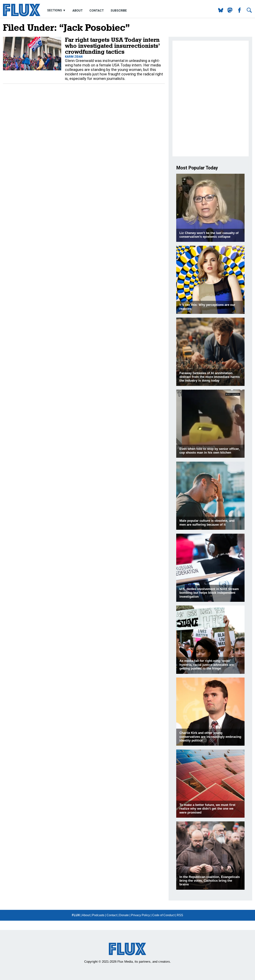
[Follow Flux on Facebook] (238, 11)
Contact (96, 10)
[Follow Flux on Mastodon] (219, 11)
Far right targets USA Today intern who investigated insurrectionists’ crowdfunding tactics (112, 45)
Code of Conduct (163, 915)
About (77, 10)
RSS (180, 915)
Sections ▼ (56, 10)
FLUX (76, 915)
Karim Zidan (74, 56)
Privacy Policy (140, 915)
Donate (124, 915)
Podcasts (98, 915)
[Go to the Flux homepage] (21, 15)
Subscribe (119, 10)
